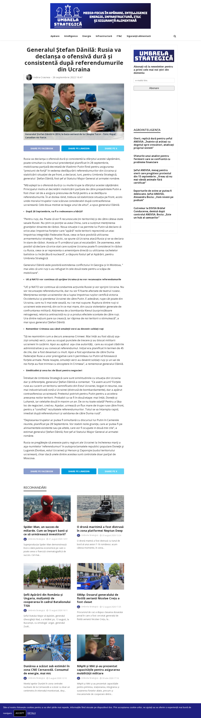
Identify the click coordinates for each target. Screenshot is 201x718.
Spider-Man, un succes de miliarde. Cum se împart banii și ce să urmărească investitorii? (46, 530)
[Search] (174, 36)
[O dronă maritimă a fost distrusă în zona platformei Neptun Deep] (100, 508)
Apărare (55, 36)
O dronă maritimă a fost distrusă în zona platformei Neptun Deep (100, 528)
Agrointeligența (147, 130)
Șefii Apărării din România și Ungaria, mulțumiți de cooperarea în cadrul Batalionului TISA (47, 600)
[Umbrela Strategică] (100, 16)
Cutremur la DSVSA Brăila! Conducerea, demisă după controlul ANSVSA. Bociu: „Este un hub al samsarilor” (152, 213)
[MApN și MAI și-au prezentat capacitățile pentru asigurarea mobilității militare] (100, 647)
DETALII (31, 713)
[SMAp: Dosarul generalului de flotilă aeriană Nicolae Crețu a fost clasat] (100, 576)
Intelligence (71, 36)
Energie (86, 36)
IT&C (119, 36)
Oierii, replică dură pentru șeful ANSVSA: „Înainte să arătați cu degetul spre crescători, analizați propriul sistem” (154, 143)
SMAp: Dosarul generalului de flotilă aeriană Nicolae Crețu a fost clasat (98, 598)
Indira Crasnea (41, 77)
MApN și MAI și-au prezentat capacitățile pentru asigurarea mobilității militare (98, 669)
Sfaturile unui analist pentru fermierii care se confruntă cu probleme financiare (152, 159)
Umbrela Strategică (36, 539)
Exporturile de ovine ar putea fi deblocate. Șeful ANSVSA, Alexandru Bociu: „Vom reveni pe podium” (153, 195)
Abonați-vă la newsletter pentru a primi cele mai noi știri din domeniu (153, 69)
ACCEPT (20, 713)
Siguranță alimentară (139, 36)
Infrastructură (104, 36)
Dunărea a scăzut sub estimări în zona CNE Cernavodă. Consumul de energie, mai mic (47, 669)
